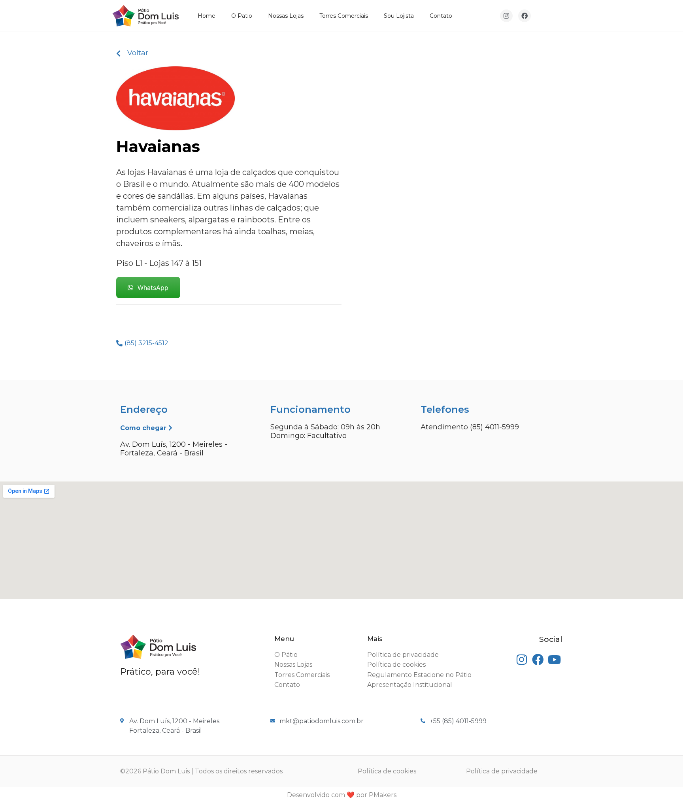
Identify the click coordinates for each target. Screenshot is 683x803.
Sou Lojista (399, 15)
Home (206, 15)
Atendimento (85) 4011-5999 (470, 427)
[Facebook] (524, 15)
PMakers (382, 795)
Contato (441, 15)
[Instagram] (506, 15)
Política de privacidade (502, 771)
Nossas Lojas (286, 15)
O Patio (241, 15)
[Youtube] (554, 660)
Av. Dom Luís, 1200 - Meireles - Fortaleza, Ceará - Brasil (173, 448)
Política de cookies (387, 771)
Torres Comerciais (343, 15)
